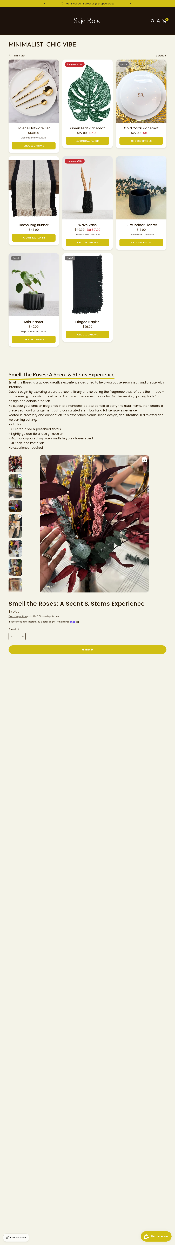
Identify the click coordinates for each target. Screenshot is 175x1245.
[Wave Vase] (87, 187)
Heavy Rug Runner (34, 225)
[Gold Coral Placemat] (141, 91)
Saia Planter (33, 322)
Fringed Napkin (87, 322)
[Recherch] (153, 21)
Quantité (14, 629)
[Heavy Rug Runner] (34, 187)
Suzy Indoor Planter (141, 225)
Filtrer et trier (19, 55)
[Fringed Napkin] (87, 284)
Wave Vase (87, 225)
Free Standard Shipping (90, 3)
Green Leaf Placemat (87, 128)
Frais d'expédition (18, 616)
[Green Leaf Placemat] (87, 91)
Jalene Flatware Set (33, 128)
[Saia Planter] (34, 284)
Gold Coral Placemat (141, 128)
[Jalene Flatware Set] (34, 91)
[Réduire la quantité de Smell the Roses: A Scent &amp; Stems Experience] (11, 636)
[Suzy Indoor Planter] (141, 187)
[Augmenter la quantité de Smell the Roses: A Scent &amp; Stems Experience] (22, 636)
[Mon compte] (158, 21)
